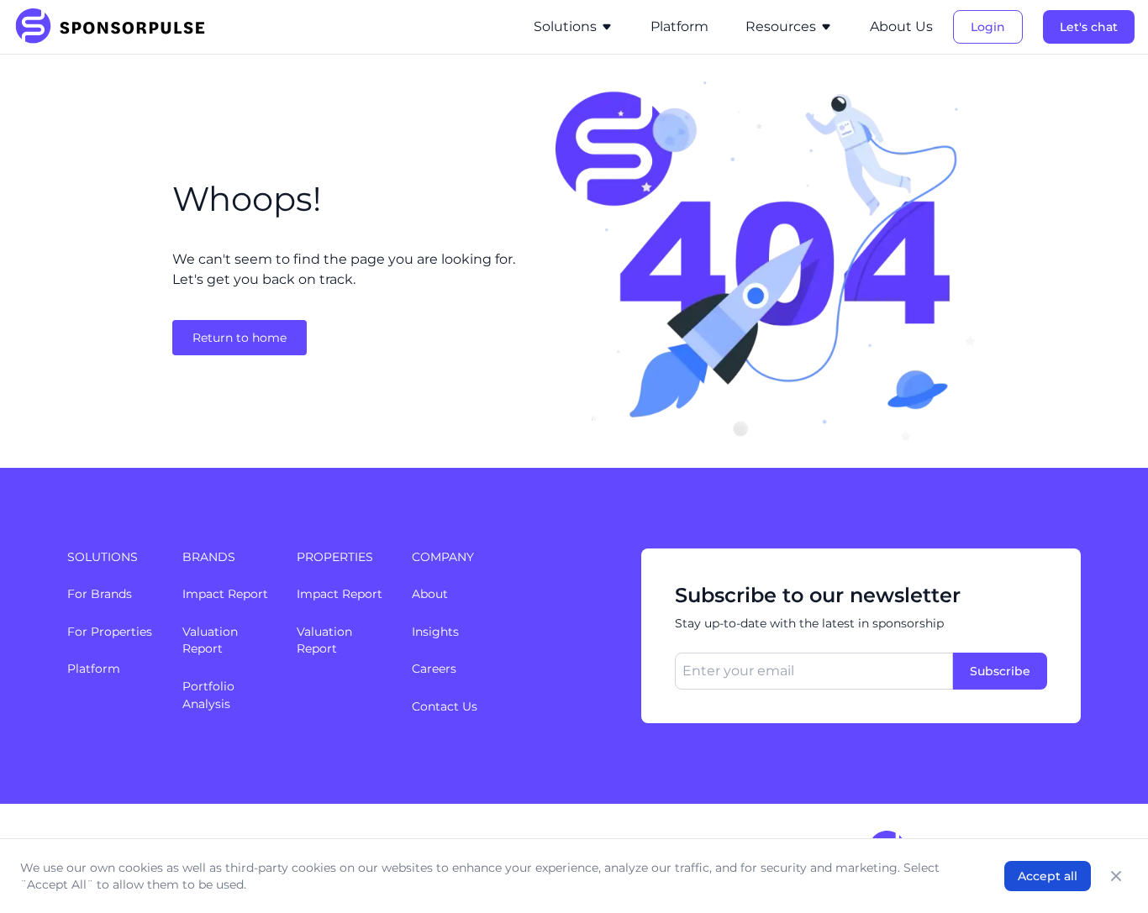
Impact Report (225, 593)
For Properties (109, 631)
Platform (679, 26)
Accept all (1047, 876)
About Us (901, 26)
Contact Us (444, 706)
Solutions (565, 26)
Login (988, 26)
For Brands (99, 593)
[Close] (1116, 876)
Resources (780, 26)
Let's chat (1089, 26)
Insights (435, 631)
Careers (434, 668)
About (430, 593)
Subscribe (1000, 671)
